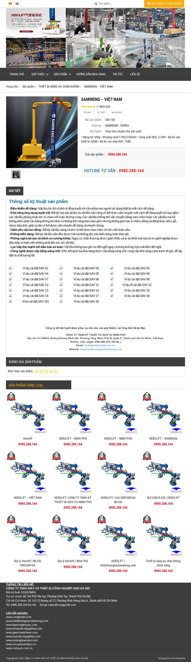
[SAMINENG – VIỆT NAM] (42, 132)
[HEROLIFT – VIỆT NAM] (27, 493)
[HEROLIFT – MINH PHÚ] (73, 433)
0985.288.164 (131, 170)
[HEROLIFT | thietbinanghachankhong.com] (118, 556)
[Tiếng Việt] (10, 4)
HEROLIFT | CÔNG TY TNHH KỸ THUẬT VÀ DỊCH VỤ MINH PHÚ (73, 500)
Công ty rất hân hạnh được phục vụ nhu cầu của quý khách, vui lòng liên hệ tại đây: (95, 328)
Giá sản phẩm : (95, 154)
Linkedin (118, 112)
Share (88, 112)
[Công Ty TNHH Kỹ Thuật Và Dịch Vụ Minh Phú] (95, 67)
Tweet (102, 112)
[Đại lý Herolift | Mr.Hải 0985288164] (27, 556)
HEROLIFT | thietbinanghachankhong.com (118, 563)
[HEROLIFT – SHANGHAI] (163, 433)
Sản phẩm (60, 74)
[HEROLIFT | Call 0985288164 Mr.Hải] (118, 493)
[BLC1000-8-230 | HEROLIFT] (163, 493)
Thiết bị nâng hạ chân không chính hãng (163, 563)
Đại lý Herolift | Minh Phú (73, 561)
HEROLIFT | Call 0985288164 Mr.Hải (118, 500)
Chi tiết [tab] (15, 191)
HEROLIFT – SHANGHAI (163, 438)
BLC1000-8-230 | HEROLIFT (163, 498)
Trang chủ (17, 74)
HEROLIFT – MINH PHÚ (73, 438)
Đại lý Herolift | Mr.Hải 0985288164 (27, 563)
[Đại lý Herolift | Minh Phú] (73, 556)
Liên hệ (135, 74)
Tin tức (118, 74)
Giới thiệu (38, 74)
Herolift (27, 438)
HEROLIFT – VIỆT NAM (28, 498)
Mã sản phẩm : (94, 120)
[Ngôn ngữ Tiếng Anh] (17, 4)
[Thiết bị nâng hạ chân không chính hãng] (163, 556)
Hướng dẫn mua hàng (90, 74)
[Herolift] (27, 433)
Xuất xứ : (97, 125)
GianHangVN (178, 658)
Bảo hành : (96, 131)
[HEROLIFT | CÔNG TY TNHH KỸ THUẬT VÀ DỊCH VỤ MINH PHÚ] (73, 493)
